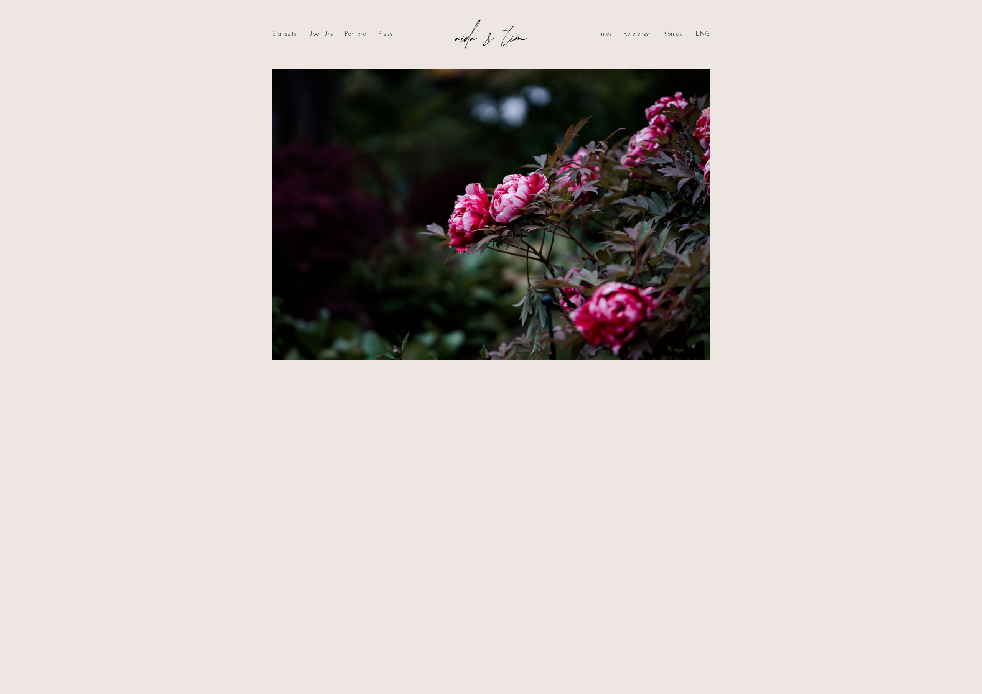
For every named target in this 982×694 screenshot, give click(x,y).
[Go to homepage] (491, 34)
